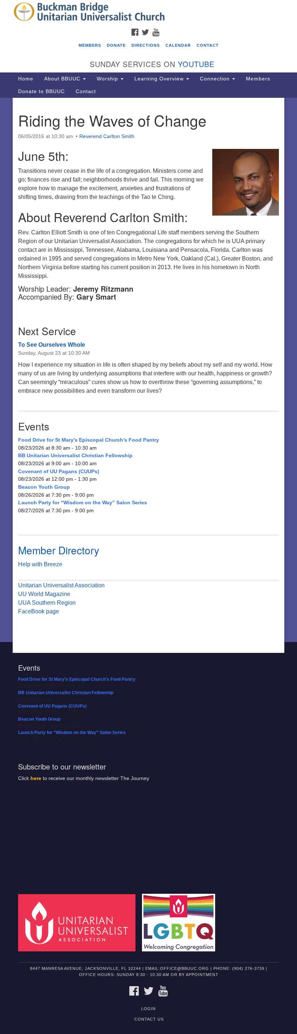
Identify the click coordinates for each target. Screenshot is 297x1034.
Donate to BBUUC (41, 91)
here (35, 778)
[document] (148, 370)
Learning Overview (159, 79)
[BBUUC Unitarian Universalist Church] (148, 12)
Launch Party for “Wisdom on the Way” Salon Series (82, 502)
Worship (108, 79)
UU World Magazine (44, 594)
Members (90, 45)
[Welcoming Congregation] (181, 922)
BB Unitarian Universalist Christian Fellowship (75, 455)
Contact (208, 45)
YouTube (196, 64)
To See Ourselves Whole (51, 345)
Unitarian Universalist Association (61, 585)
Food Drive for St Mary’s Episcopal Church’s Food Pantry (88, 440)
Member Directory (58, 550)
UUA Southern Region (47, 603)
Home (25, 79)
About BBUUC (63, 79)
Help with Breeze (40, 564)
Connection (215, 79)
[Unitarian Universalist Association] (79, 922)
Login (148, 1008)
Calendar (178, 45)
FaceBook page (38, 611)
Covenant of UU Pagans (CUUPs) (58, 471)
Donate (116, 45)
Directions (145, 45)
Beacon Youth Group (44, 487)
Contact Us (149, 1019)
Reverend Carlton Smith (106, 136)
